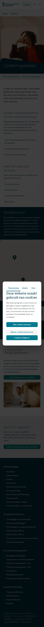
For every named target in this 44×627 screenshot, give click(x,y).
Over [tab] (33, 288)
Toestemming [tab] (13, 288)
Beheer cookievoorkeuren (22, 332)
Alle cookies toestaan (22, 324)
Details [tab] (25, 288)
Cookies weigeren (22, 338)
